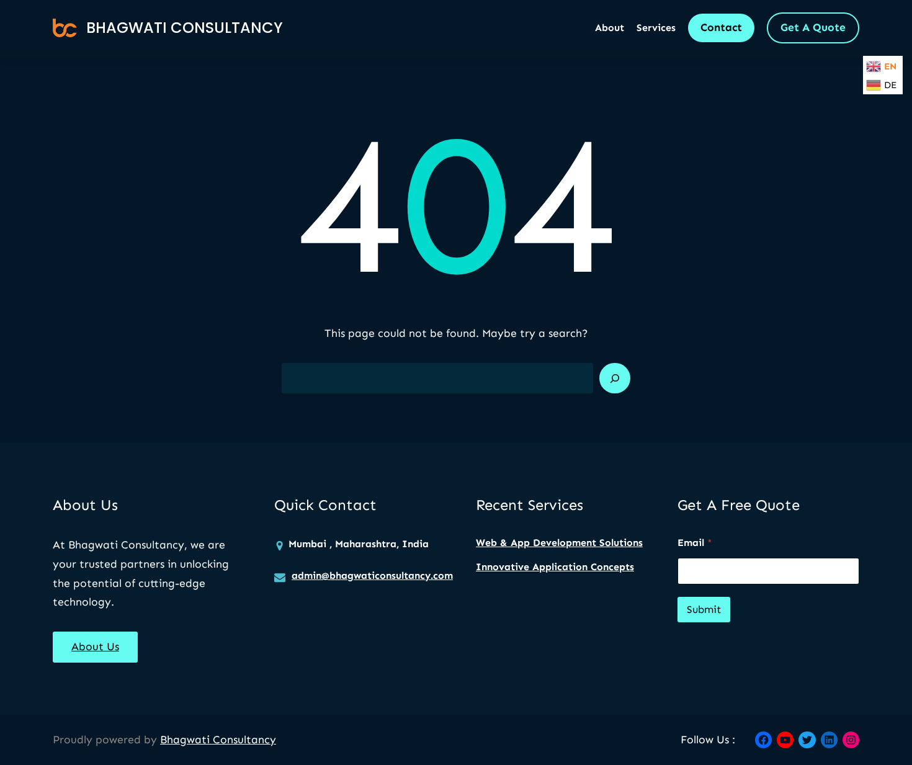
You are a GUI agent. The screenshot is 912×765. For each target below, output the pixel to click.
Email (694, 542)
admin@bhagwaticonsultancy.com (372, 575)
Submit (704, 609)
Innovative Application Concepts (555, 567)
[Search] (614, 378)
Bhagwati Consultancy (184, 27)
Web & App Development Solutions (559, 542)
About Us (95, 646)
